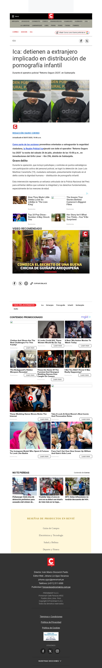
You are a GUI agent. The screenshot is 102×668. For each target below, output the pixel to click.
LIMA (46, 25)
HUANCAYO (68, 21)
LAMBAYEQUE (37, 25)
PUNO (60, 25)
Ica (14, 41)
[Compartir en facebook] (81, 41)
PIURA (53, 25)
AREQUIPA (15, 21)
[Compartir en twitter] (87, 41)
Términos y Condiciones (51, 616)
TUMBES (76, 25)
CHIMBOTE (36, 21)
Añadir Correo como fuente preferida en (72, 32)
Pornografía (60, 305)
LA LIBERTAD (24, 25)
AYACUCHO (25, 21)
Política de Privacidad (51, 622)
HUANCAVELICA (55, 21)
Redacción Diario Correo (25, 133)
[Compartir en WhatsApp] (26, 283)
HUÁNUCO (78, 21)
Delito (16, 309)
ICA (86, 21)
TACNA (67, 25)
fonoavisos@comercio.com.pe (56, 587)
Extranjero (50, 305)
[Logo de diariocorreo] (51, 16)
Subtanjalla (80, 305)
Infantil (70, 305)
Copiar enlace (40, 283)
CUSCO (45, 21)
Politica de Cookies (51, 628)
